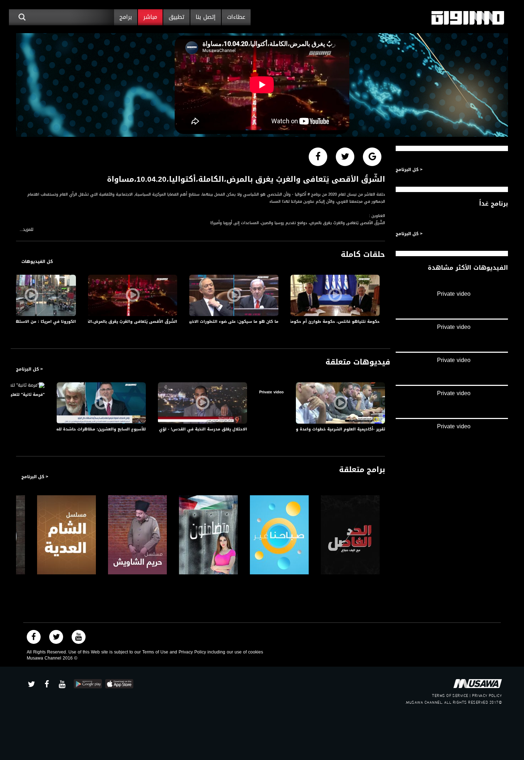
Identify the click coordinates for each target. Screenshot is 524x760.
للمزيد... (27, 230)
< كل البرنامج (29, 369)
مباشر (150, 16)
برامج (125, 16)
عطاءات (236, 16)
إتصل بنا (206, 16)
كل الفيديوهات (37, 261)
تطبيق (176, 16)
